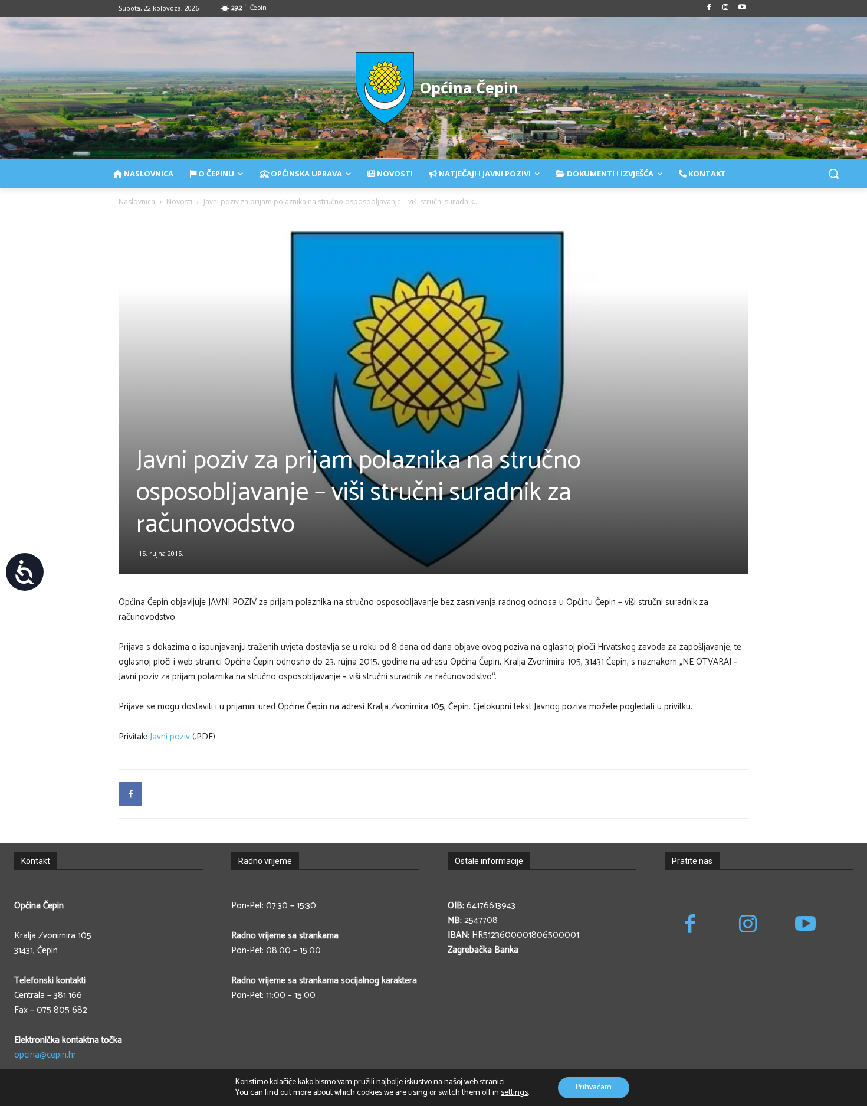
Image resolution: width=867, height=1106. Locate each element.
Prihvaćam (594, 1087)
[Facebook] (709, 8)
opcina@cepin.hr (45, 1055)
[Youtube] (741, 8)
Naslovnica (137, 202)
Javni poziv (170, 736)
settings (514, 1093)
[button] (833, 173)
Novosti (179, 202)
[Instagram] (725, 8)
